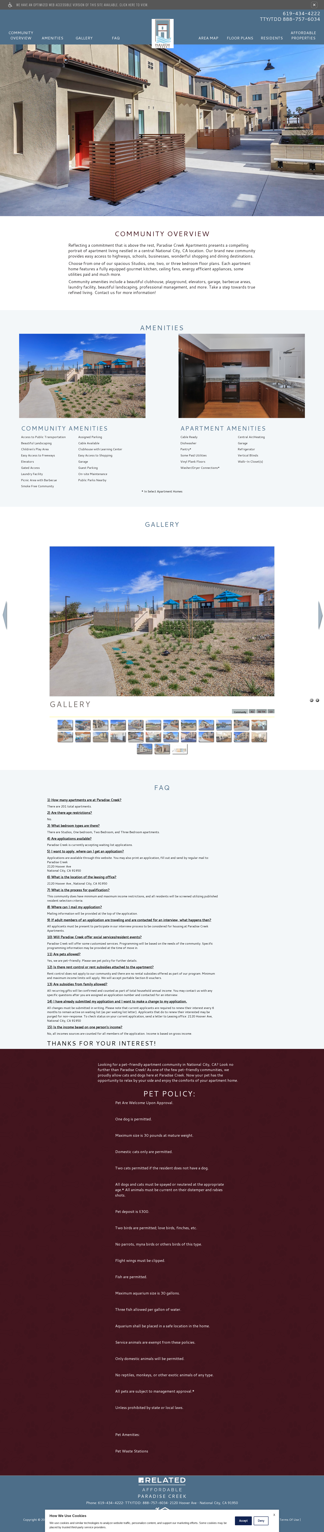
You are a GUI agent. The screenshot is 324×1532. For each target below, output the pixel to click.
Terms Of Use (289, 1520)
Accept (243, 1521)
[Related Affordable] (162, 1484)
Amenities (52, 38)
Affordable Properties (303, 35)
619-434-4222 (301, 13)
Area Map (208, 38)
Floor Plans (240, 38)
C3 (271, 711)
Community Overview (20, 35)
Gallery (84, 38)
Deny (261, 1521)
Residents (272, 38)
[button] (314, 5)
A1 (252, 711)
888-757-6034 (155, 1503)
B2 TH (261, 711)
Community (240, 712)
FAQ (116, 38)
